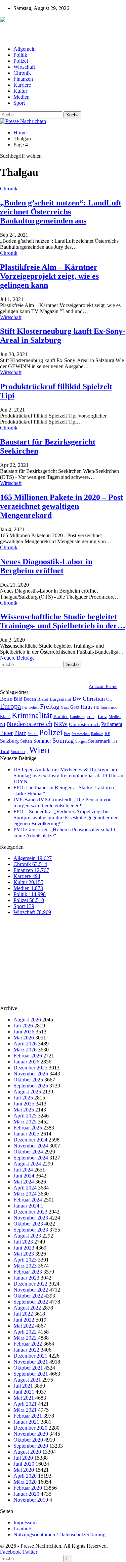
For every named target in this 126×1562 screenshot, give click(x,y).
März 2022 (25, 1338)
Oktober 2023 (28, 1224)
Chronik (22, 73)
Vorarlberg (19, 751)
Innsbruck (108, 707)
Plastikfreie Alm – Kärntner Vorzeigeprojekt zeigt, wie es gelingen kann (49, 276)
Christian (94, 698)
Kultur (20, 91)
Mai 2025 (23, 1109)
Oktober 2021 (28, 1368)
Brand (42, 699)
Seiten (26, 741)
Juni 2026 (23, 1031)
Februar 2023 (27, 1272)
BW (77, 699)
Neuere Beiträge (17, 658)
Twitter (29, 1552)
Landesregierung (83, 716)
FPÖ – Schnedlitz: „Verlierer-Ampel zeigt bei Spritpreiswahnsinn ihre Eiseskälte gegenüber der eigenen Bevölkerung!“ (65, 817)
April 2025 (25, 1115)
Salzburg (9, 741)
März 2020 (25, 1482)
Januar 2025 (26, 1133)
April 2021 (25, 1404)
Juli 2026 (23, 1025)
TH (114, 741)
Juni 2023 (23, 1248)
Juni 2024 (23, 1176)
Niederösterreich (29, 723)
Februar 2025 (27, 1127)
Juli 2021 (23, 1386)
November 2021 (30, 1362)
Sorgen (81, 741)
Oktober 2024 (28, 1151)
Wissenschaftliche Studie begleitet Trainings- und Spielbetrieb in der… (62, 621)
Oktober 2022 (28, 1296)
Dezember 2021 (30, 1356)
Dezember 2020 (30, 1428)
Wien (39, 749)
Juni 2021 (23, 1392)
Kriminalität (32, 715)
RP (107, 733)
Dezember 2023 (30, 1212)
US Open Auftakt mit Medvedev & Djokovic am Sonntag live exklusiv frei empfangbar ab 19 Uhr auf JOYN (69, 775)
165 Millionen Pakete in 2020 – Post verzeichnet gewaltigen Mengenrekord (61, 506)
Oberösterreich (84, 724)
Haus (87, 707)
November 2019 (30, 1500)
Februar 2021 (27, 1416)
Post (67, 734)
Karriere (22, 85)
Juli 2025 (23, 1097)
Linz (102, 716)
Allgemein (24, 49)
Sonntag (63, 740)
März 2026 (25, 1049)
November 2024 (30, 1145)
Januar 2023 (26, 1278)
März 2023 (25, 1266)
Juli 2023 (23, 1242)
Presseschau (81, 734)
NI (2, 724)
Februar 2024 (27, 1200)
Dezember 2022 (30, 1284)
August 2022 (27, 1308)
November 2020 (30, 1434)
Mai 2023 (23, 1254)
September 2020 (30, 1446)
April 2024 (25, 1188)
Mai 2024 (23, 1182)
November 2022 (30, 1290)
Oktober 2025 (28, 1079)
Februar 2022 (27, 1344)
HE (96, 707)
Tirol (4, 751)
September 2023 (30, 1230)
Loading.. (23, 1528)
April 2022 (25, 1332)
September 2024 (30, 1157)
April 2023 (25, 1260)
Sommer (42, 741)
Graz (74, 707)
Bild (18, 699)
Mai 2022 (23, 1326)
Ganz (65, 707)
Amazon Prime (103, 686)
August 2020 (27, 1452)
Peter (6, 732)
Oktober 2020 (28, 1440)
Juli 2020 (23, 1458)
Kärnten (61, 716)
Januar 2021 (26, 1422)
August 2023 (27, 1236)
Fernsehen (30, 707)
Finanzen (23, 79)
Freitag (49, 706)
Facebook (10, 1552)
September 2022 (30, 1302)
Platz (20, 733)
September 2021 (30, 1374)
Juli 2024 (23, 1170)
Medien (21, 97)
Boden (30, 699)
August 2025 (27, 1091)
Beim (6, 699)
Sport (19, 103)
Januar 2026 (26, 1061)
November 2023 (30, 1218)
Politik (20, 55)
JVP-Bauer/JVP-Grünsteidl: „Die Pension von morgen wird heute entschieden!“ (62, 802)
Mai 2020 (23, 1470)
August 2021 (27, 1380)
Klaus (5, 716)
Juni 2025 (23, 1103)
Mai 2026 (23, 1037)
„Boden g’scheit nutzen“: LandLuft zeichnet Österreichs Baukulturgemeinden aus (60, 211)
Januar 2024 (26, 1206)
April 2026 (25, 1043)
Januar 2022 (26, 1350)
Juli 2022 (23, 1314)
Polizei (20, 61)
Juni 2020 (23, 1464)
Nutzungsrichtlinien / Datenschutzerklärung (59, 1534)
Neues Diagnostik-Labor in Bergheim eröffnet (46, 566)
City (109, 699)
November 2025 (30, 1073)
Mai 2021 (23, 1398)
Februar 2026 (27, 1055)
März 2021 (25, 1410)
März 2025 (25, 1121)
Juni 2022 (23, 1320)
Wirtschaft (24, 67)
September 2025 (30, 1085)
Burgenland (60, 699)
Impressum (25, 1522)
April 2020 (25, 1476)
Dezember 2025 (30, 1067)
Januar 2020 (26, 1494)
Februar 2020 (27, 1488)
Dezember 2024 (30, 1139)
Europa (10, 706)
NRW (61, 724)
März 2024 (25, 1194)
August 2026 (27, 1019)
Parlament (111, 724)
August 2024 (27, 1163)
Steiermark (99, 741)
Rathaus (97, 734)
